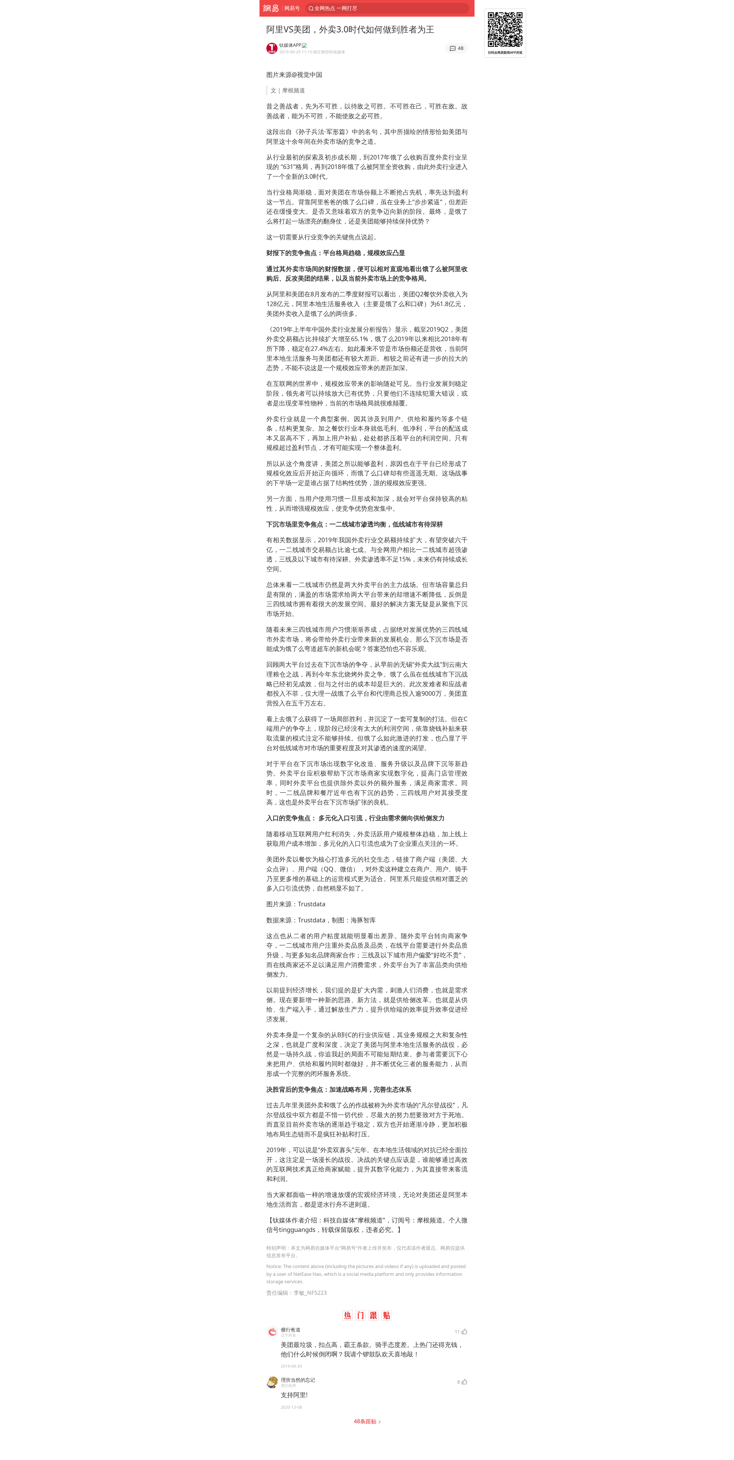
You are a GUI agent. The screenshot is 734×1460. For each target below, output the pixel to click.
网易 (270, 8)
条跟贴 (366, 1421)
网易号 (292, 8)
